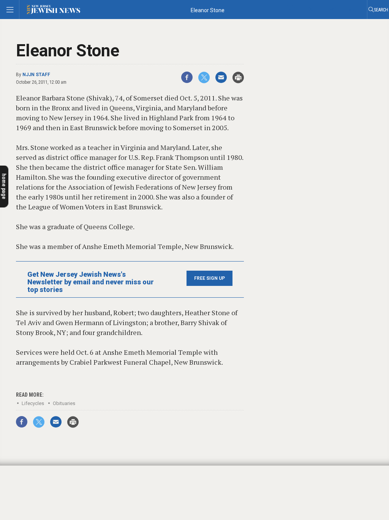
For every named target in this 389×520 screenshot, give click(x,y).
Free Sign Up (209, 278)
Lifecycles (33, 403)
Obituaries (64, 403)
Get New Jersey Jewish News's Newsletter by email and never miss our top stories (90, 282)
